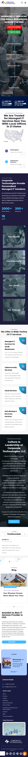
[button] (25, 2)
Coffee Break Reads (10, 586)
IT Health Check (14, 32)
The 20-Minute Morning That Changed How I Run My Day (14, 595)
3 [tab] (9, 606)
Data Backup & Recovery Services (11, 413)
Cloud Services (11, 391)
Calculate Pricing (14, 27)
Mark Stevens (15, 590)
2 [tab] (7, 606)
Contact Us (14, 521)
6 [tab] (16, 606)
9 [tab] (23, 606)
